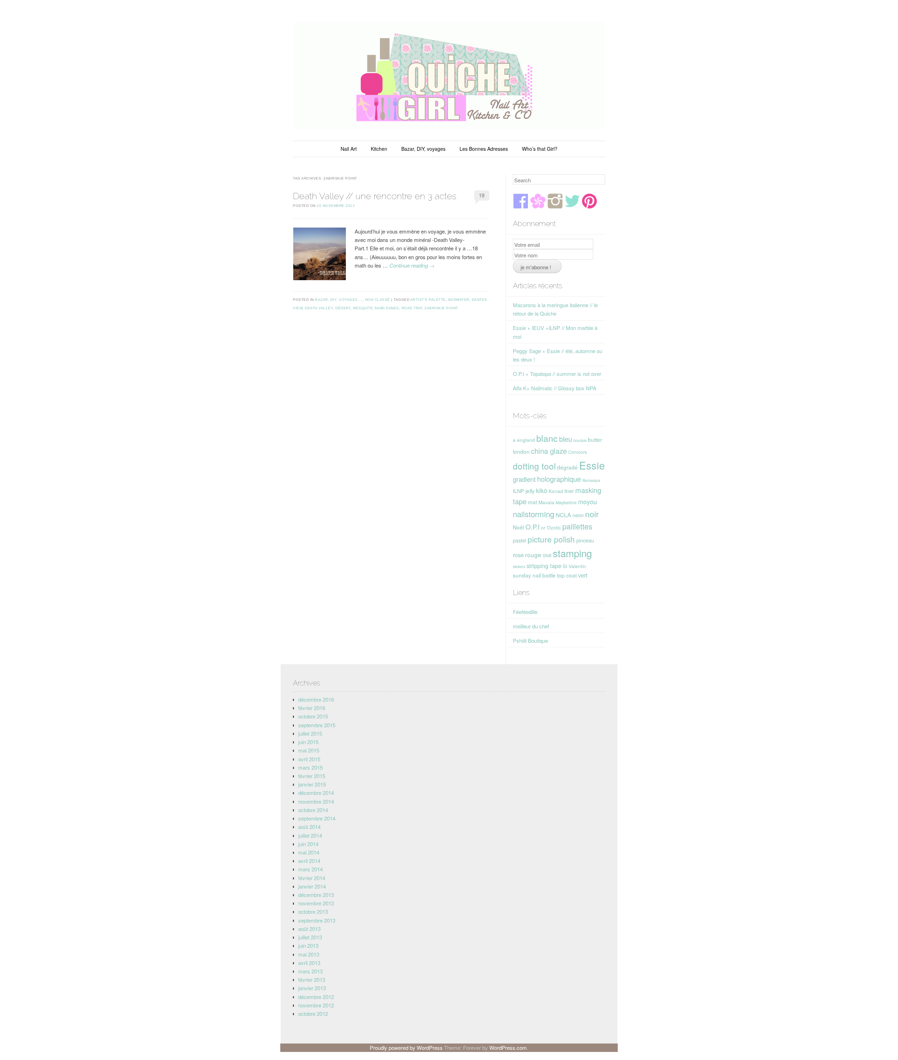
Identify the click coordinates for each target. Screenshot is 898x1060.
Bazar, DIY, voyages (423, 148)
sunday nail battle (534, 575)
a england (524, 439)
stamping (572, 553)
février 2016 (311, 707)
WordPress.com (508, 1047)
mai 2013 (308, 954)
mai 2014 (308, 852)
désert (342, 308)
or (543, 527)
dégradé (567, 467)
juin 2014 (308, 844)
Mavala (546, 502)
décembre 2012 (316, 996)
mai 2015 (308, 750)
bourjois (580, 440)
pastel (519, 540)
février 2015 (311, 775)
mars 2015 (310, 767)
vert (583, 575)
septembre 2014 (316, 818)
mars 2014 (310, 869)
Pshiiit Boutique (530, 640)
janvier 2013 (312, 988)
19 (481, 195)
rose (518, 555)
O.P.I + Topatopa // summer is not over (557, 373)
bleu (565, 439)
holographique (559, 479)
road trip (412, 308)
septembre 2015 (316, 725)
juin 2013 (308, 945)
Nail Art (349, 148)
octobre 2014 (313, 809)
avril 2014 (309, 860)
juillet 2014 (310, 835)
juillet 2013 (310, 937)
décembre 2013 (316, 894)
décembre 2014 (316, 792)
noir (592, 514)
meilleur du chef (531, 626)
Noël (518, 527)
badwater (458, 300)
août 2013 (309, 928)
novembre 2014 (316, 801)
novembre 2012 (316, 1005)
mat (532, 502)
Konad (556, 490)
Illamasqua (591, 480)
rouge (533, 554)
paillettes (577, 526)
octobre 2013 (313, 911)
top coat (567, 575)
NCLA (563, 515)
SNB (547, 555)
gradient (524, 479)
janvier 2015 (312, 784)
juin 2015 (308, 741)
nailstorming (533, 513)
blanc (547, 438)
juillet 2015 (310, 733)
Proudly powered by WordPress (406, 1047)
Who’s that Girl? (539, 148)
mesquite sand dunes (376, 308)
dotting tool (534, 466)
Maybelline (566, 502)
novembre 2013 (316, 903)
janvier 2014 (312, 886)
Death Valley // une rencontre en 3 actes (374, 196)
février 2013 (311, 979)
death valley (319, 308)
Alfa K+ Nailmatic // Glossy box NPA (554, 388)
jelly (530, 490)
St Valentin (574, 565)
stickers (519, 566)
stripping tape (544, 565)
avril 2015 (309, 759)
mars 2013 (310, 971)
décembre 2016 (316, 699)
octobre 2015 (313, 716)
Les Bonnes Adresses (484, 148)
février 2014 (311, 878)
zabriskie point (441, 308)
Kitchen (379, 148)
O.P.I (532, 526)
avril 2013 (309, 962)
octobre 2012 (313, 1013)
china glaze (549, 451)
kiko (541, 490)
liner (569, 490)
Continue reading (412, 265)
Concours (577, 452)
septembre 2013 (316, 920)
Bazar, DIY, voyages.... (339, 300)
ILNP (518, 490)
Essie (592, 465)
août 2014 (309, 826)
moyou (587, 501)
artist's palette (428, 300)
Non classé (377, 300)
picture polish (551, 539)
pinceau (585, 540)
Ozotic (554, 527)
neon (578, 515)
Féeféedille (525, 611)
